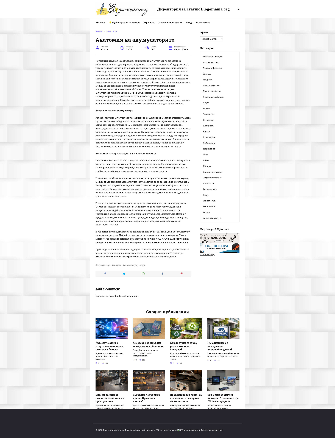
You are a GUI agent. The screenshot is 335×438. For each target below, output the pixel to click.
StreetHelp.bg (207, 254)
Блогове (207, 74)
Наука (206, 160)
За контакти (203, 22)
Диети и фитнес (211, 85)
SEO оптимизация (212, 56)
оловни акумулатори (134, 265)
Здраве (206, 108)
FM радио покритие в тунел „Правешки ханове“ (146, 398)
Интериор (208, 120)
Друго (206, 102)
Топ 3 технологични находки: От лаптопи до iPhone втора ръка (222, 398)
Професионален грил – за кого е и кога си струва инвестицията (186, 398)
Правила (149, 22)
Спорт (206, 195)
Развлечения (210, 189)
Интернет (208, 125)
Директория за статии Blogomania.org (193, 9)
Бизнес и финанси (212, 68)
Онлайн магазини (212, 172)
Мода (205, 154)
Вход (189, 22)
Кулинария (209, 137)
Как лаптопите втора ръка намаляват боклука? (183, 346)
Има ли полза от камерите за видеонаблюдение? (219, 346)
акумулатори (148, 78)
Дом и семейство (212, 91)
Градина (207, 79)
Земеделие (208, 114)
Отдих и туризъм (212, 177)
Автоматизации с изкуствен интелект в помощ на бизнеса (109, 346)
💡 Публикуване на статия (124, 22)
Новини (207, 166)
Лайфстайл (209, 143)
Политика (208, 183)
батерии (117, 265)
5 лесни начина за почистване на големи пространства (110, 398)
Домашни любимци (213, 97)
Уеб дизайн (209, 206)
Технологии (209, 200)
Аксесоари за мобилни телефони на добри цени (148, 344)
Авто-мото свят (211, 62)
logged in (114, 296)
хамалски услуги (212, 218)
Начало (100, 22)
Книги (206, 131)
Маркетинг (209, 148)
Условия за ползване (170, 22)
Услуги (206, 212)
